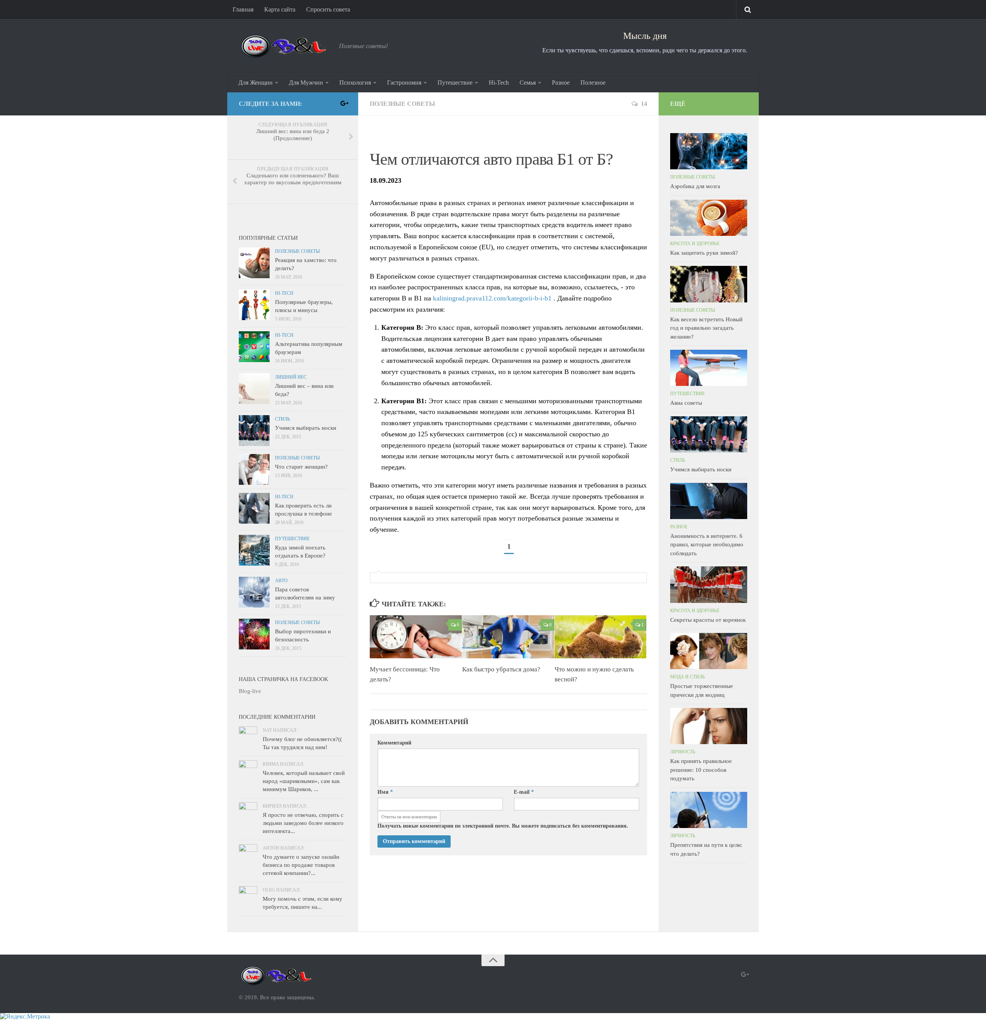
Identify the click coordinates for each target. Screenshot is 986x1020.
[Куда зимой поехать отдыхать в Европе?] (254, 550)
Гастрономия (404, 82)
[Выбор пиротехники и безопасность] (254, 634)
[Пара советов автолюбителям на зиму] (254, 592)
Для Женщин (255, 82)
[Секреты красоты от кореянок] (708, 584)
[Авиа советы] (708, 368)
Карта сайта (279, 9)
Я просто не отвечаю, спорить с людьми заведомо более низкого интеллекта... (303, 823)
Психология (355, 82)
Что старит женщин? (301, 467)
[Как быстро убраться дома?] (508, 636)
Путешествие (455, 82)
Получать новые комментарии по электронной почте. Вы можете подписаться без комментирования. (502, 826)
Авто (281, 580)
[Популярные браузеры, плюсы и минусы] (254, 304)
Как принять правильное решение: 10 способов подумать (701, 769)
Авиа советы (686, 403)
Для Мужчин (306, 82)
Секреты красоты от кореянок (708, 620)
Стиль (282, 419)
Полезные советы (402, 103)
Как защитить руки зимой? (704, 253)
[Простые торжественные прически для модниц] (708, 651)
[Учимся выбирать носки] (254, 430)
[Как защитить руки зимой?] (708, 218)
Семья (528, 82)
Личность (682, 752)
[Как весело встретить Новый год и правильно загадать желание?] (708, 284)
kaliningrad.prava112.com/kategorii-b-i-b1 (492, 298)
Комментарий (394, 743)
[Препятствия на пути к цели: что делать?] (708, 810)
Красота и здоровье (694, 243)
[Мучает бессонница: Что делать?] (416, 636)
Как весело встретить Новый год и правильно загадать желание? (706, 328)
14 (644, 103)
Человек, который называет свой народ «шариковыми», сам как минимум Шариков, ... (304, 781)
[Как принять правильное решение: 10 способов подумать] (708, 726)
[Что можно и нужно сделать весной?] (601, 636)
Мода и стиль (687, 676)
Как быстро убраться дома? (501, 669)
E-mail (524, 792)
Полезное (592, 82)
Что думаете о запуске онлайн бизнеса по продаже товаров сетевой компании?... (301, 865)
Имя (385, 792)
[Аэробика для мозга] (708, 151)
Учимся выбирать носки (305, 428)
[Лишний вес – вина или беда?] (254, 388)
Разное (561, 82)
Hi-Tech (499, 82)
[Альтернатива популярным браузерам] (254, 346)
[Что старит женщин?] (254, 469)
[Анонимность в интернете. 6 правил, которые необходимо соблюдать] (708, 501)
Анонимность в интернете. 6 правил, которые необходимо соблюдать (706, 544)
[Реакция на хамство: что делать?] (254, 262)
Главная (243, 9)
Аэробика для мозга (695, 186)
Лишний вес (291, 377)
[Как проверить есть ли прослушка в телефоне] (254, 508)
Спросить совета (328, 9)
